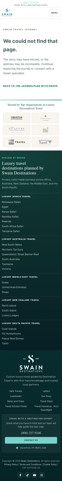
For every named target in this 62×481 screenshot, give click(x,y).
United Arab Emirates (14, 287)
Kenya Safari (9, 211)
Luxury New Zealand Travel (20, 300)
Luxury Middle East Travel (20, 277)
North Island (9, 305)
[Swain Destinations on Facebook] (20, 475)
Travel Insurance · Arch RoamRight (46, 408)
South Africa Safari (13, 226)
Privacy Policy (11, 464)
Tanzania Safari (11, 231)
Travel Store (46, 401)
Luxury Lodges (10, 315)
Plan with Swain (46, 86)
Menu (54, 13)
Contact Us (31, 440)
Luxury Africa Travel (16, 196)
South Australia (11, 259)
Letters (46, 391)
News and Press (15, 401)
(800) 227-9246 (31, 2)
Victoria (6, 268)
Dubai (5, 282)
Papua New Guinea (13, 338)
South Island (9, 310)
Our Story (46, 396)
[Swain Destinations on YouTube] (35, 475)
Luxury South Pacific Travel (21, 323)
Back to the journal (18, 86)
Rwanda (6, 221)
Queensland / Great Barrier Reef (20, 254)
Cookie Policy (50, 464)
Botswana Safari (11, 202)
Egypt (5, 206)
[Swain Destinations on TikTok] (27, 475)
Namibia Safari (10, 216)
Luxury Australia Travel (19, 239)
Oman (5, 292)
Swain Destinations (30, 461)
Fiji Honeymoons (11, 333)
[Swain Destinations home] (8, 12)
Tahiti (5, 343)
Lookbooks (15, 396)
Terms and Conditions (30, 464)
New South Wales (12, 244)
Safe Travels (15, 391)
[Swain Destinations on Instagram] (42, 475)
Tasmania (7, 264)
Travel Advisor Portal (16, 406)
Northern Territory (12, 249)
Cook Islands (9, 328)
